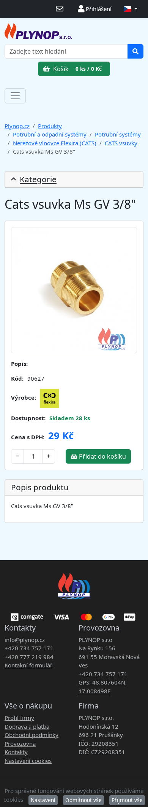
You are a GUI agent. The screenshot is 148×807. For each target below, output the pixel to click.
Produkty (50, 126)
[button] (130, 9)
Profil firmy (19, 717)
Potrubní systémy (118, 134)
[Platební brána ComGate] (74, 614)
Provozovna (20, 743)
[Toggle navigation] (15, 95)
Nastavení (43, 800)
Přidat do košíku (101, 456)
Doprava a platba (27, 726)
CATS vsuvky (121, 143)
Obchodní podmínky (31, 735)
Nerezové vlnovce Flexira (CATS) (54, 143)
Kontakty (16, 752)
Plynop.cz (17, 126)
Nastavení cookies (28, 760)
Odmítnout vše (83, 800)
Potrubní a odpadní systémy (50, 134)
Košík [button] (77, 69)
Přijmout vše (127, 800)
